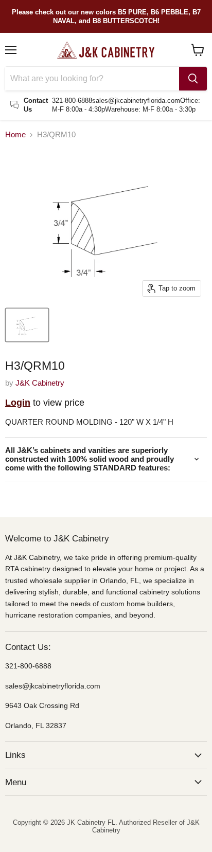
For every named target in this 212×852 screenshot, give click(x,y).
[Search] (193, 78)
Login (17, 402)
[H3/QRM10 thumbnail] (27, 325)
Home (15, 134)
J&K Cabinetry (39, 382)
